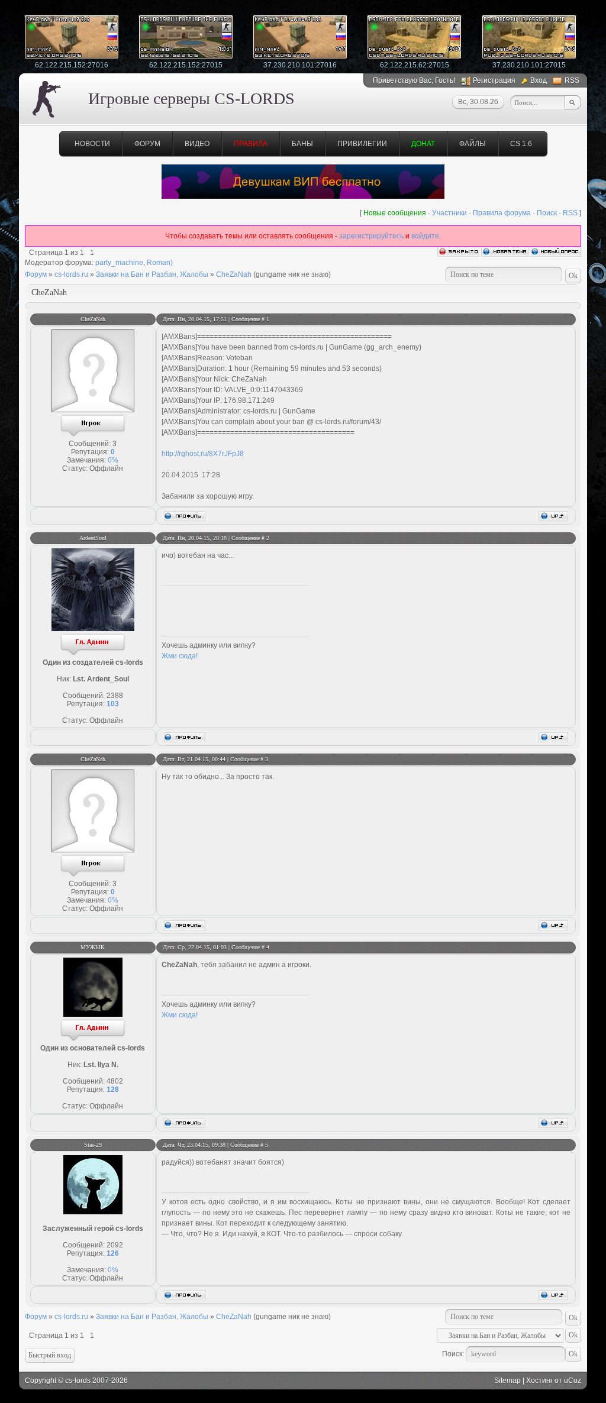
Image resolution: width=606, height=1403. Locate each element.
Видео (197, 144)
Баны (302, 144)
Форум (147, 144)
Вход (538, 80)
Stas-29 (93, 1145)
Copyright (40, 1380)
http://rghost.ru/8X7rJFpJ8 (203, 454)
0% (113, 460)
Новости (92, 144)
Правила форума (502, 213)
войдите (425, 236)
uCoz (572, 1380)
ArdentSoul (93, 538)
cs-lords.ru (71, 274)
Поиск (547, 213)
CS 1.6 (521, 144)
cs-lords (78, 1380)
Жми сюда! (180, 656)
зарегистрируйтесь (371, 236)
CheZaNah (234, 274)
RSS (572, 80)
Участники (449, 213)
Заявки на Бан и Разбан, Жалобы (152, 274)
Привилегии (362, 144)
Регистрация (494, 80)
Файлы (472, 144)
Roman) (160, 262)
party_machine (119, 262)
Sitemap (507, 1380)
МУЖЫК (92, 947)
